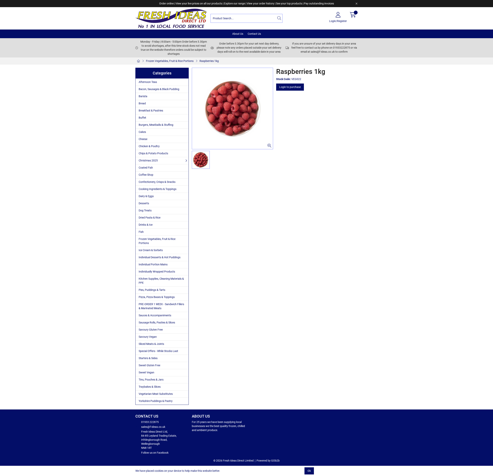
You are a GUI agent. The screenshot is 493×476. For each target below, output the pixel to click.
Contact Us (254, 33)
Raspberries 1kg (209, 60)
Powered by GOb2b (268, 460)
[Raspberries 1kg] (232, 108)
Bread (142, 103)
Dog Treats (145, 210)
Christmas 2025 (148, 160)
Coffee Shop (146, 174)
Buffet (142, 117)
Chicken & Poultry (149, 146)
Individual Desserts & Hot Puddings (159, 257)
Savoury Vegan (148, 336)
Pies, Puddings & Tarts (152, 289)
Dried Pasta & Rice (149, 217)
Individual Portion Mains (153, 264)
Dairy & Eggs (146, 196)
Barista (143, 96)
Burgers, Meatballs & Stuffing (156, 124)
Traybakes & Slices (150, 386)
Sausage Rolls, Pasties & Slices (157, 322)
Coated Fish (146, 167)
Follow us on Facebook (155, 452)
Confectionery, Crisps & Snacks (157, 181)
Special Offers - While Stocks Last (158, 351)
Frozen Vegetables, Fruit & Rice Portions (170, 60)
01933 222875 (150, 422)
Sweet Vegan (146, 372)
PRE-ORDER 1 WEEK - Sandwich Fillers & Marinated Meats (161, 306)
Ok (309, 470)
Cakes (142, 131)
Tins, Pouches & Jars (151, 379)
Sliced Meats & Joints (151, 343)
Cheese (143, 139)
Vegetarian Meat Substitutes (156, 393)
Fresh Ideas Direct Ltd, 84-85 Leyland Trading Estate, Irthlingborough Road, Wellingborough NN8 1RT (159, 439)
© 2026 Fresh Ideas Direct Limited (233, 460)
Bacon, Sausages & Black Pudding (159, 89)
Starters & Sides (148, 358)
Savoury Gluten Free (151, 329)
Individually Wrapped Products (157, 271)
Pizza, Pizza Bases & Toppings (157, 297)
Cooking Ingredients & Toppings (157, 189)
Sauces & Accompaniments (155, 315)
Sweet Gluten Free (149, 365)
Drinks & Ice (146, 224)
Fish (141, 231)
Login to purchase (290, 87)
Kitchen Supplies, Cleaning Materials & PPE (161, 280)
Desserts (144, 203)
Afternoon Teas (148, 82)
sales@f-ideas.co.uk (153, 426)
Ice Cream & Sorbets (151, 250)
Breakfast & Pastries (151, 110)
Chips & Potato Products (153, 153)
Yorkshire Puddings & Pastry (156, 401)
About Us (237, 33)
